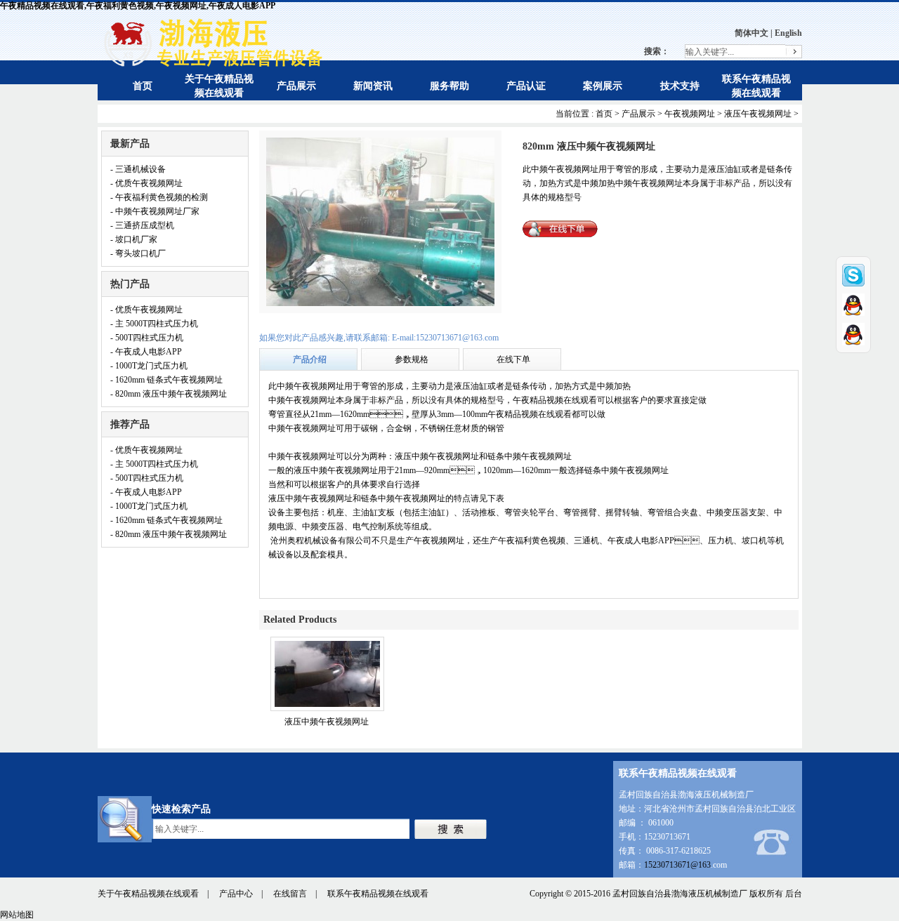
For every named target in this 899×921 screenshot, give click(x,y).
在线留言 (290, 894)
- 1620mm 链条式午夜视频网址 (166, 380)
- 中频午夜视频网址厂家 (154, 211)
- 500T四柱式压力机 (146, 338)
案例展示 (602, 86)
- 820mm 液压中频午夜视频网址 (168, 394)
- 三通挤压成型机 (142, 225)
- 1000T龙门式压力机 (149, 366)
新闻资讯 (373, 86)
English (788, 33)
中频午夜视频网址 (302, 400)
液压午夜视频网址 (758, 114)
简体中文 (751, 33)
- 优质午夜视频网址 (146, 183)
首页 (142, 86)
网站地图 (17, 915)
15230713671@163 (677, 865)
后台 (793, 894)
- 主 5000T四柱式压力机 (154, 324)
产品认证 (526, 86)
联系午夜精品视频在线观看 (377, 894)
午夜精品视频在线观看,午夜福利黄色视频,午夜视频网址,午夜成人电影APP (137, 6)
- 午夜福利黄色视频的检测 (159, 197)
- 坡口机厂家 (133, 239)
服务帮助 (449, 86)
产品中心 (236, 894)
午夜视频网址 (689, 114)
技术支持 (680, 86)
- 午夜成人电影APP (146, 352)
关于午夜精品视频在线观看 (148, 894)
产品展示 (296, 86)
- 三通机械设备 (138, 169)
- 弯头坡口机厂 (138, 253)
